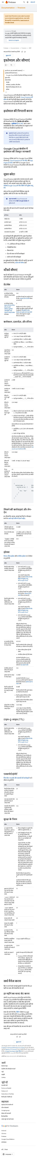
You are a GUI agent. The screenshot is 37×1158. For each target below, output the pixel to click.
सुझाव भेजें (8, 55)
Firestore (21, 8)
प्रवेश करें (33, 2)
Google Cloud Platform (7, 1139)
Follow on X (4, 1091)
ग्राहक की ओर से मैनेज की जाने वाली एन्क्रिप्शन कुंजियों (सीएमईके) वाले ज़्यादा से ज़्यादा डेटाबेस (9, 308)
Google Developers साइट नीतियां (13, 1051)
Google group (5, 1110)
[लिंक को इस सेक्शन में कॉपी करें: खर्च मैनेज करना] (23, 981)
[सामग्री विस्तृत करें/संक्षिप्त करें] (24, 70)
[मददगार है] (22, 51)
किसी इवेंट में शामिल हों (6, 1097)
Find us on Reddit (6, 1088)
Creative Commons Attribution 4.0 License (13, 1047)
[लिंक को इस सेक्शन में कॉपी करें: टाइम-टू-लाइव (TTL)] (26, 720)
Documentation (8, 8)
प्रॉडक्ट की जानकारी (6, 1113)
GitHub (3, 1077)
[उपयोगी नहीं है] (25, 51)
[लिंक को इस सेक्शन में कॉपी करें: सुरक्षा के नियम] (19, 819)
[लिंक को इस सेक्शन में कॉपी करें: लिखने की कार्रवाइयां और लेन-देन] (8, 512)
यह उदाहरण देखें (24, 665)
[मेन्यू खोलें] (3, 2)
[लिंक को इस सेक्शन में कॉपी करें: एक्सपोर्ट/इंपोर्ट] (19, 774)
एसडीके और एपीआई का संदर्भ (8, 1069)
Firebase (6, 48)
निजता (6, 1149)
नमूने (2, 1071)
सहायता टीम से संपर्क (25, 298)
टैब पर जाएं (17, 124)
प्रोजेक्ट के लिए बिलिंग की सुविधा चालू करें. (25, 578)
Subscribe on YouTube (7, 1094)
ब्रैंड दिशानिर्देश (4, 1116)
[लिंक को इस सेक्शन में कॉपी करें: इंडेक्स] (11, 552)
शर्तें (2, 1149)
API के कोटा (18, 161)
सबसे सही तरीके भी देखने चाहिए (16, 518)
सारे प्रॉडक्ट (3, 1142)
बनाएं (30, 48)
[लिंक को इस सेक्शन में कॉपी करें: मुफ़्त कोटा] (17, 174)
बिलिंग (18, 1012)
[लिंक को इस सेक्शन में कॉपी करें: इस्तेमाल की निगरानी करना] (5, 115)
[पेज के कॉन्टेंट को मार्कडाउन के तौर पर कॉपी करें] (11, 65)
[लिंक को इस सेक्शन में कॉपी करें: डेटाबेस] (12, 285)
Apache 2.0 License (11, 1049)
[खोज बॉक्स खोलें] (24, 2)
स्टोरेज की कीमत (19, 263)
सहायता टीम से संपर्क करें (7, 1104)
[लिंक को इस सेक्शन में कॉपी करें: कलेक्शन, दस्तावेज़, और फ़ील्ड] (5, 325)
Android (3, 1130)
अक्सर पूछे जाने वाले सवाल (7, 1119)
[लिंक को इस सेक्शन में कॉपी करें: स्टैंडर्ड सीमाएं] (19, 270)
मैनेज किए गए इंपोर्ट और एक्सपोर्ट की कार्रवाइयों (16, 778)
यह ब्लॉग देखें (4, 1085)
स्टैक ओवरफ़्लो (5, 1107)
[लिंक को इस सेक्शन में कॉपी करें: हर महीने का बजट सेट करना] (31, 994)
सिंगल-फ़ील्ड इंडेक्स (9, 556)
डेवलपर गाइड (4, 1066)
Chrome (3, 1133)
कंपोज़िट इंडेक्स (21, 556)
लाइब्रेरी (3, 1074)
